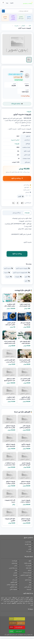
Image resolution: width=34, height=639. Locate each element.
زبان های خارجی (27, 587)
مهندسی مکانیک (27, 563)
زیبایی (30, 585)
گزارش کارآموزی (14, 582)
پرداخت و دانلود (17, 178)
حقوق (30, 561)
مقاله (16, 570)
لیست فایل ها (28, 544)
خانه (30, 25)
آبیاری (26, 277)
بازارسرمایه (29, 589)
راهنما (30, 547)
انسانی (23, 25)
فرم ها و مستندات (27, 573)
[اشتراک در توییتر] (22, 203)
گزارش (19, 196)
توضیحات (27, 213)
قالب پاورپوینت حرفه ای (12, 585)
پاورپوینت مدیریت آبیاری (22, 268)
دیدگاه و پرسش (17, 213)
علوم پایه (15, 575)
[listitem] (29, 59)
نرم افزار (29, 570)
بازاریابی (15, 573)
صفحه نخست (28, 542)
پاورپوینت (17, 144)
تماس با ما (28, 551)
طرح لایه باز (14, 561)
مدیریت (16, 25)
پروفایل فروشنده (25, 96)
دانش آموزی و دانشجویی (25, 575)
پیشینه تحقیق (28, 580)
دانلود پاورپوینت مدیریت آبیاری (20, 272)
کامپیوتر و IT (28, 565)
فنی (16, 577)
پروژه (30, 582)
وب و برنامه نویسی (13, 568)
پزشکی (29, 577)
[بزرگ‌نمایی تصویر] (17, 45)
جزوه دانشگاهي (13, 587)
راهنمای (29, 17)
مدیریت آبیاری (7, 268)
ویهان (21, 71)
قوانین (29, 549)
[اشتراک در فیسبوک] (18, 203)
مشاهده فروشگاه (15, 104)
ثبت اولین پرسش (25, 125)
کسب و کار (14, 580)
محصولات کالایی (13, 589)
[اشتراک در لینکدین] (13, 203)
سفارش (13, 17)
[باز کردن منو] (3, 2)
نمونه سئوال (28, 568)
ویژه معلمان (14, 563)
